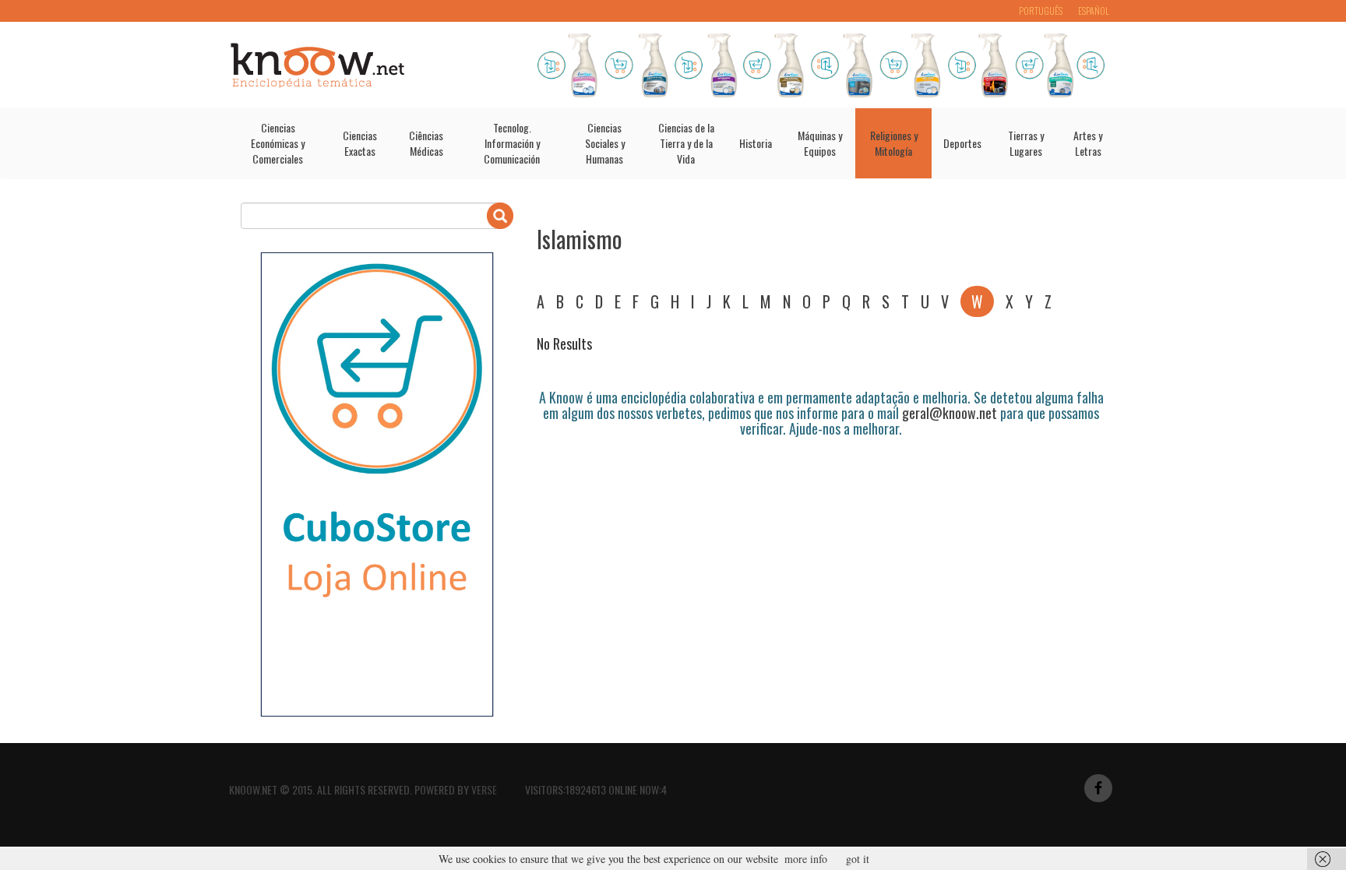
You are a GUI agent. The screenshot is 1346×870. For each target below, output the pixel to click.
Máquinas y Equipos (820, 143)
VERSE (484, 789)
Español (1093, 10)
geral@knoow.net (949, 413)
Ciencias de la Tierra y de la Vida (686, 143)
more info (805, 858)
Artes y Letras (1087, 143)
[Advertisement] (820, 480)
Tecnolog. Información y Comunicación (512, 143)
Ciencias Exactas (360, 143)
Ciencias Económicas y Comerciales (278, 143)
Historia (755, 143)
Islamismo (579, 238)
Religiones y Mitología (894, 143)
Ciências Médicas (426, 143)
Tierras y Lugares (1026, 143)
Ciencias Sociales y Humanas (605, 143)
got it (857, 858)
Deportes (962, 143)
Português (1040, 10)
